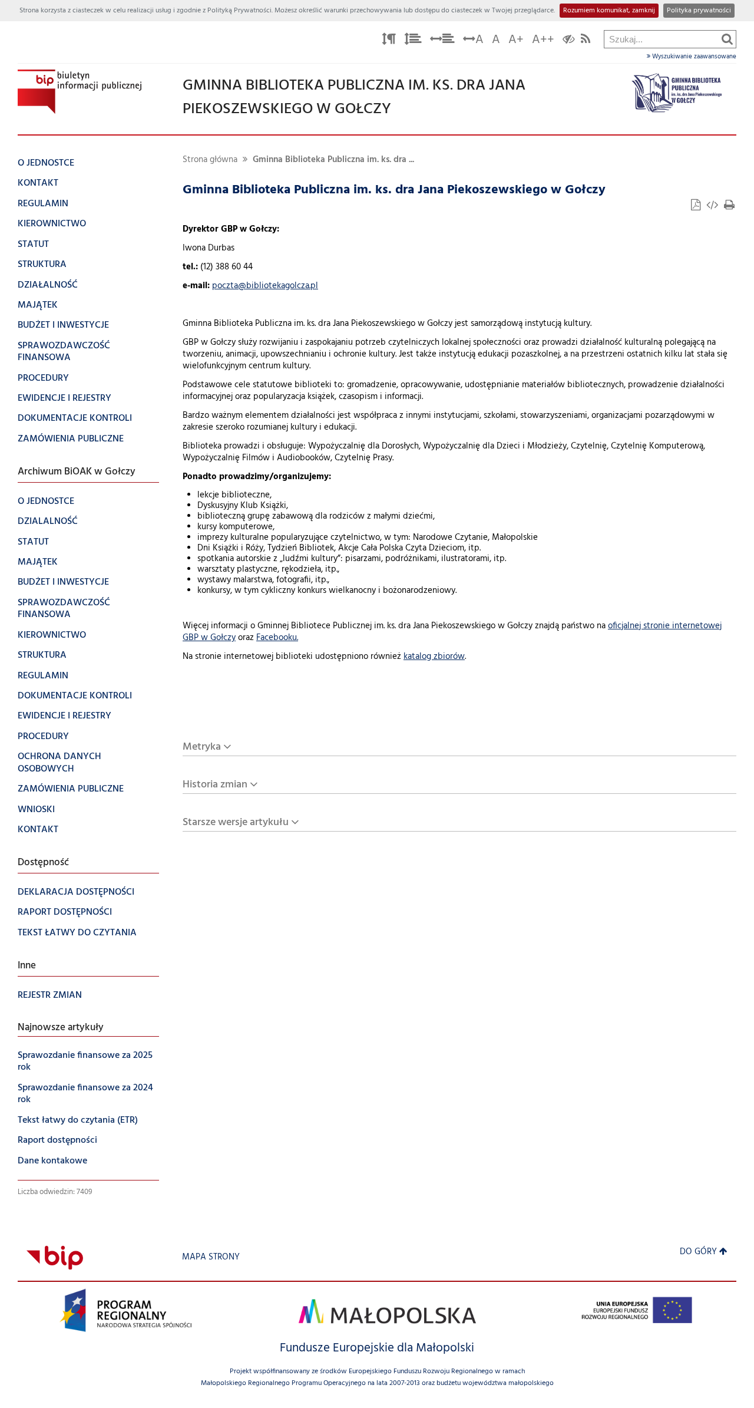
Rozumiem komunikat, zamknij (609, 11)
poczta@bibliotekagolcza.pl (265, 286)
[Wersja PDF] (697, 206)
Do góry (698, 1252)
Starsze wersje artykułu (236, 822)
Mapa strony (211, 1257)
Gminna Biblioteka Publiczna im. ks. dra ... (333, 160)
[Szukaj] (727, 39)
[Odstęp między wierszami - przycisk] (413, 41)
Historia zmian (215, 784)
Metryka (202, 747)
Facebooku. (277, 638)
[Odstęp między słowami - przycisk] (442, 41)
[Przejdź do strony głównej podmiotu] (79, 92)
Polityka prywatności (699, 11)
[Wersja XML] (713, 206)
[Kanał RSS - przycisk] (585, 41)
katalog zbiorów (434, 657)
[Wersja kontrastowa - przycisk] (569, 41)
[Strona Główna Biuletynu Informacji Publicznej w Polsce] (55, 1257)
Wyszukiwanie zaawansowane (693, 56)
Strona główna (210, 160)
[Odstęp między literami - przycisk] (389, 41)
